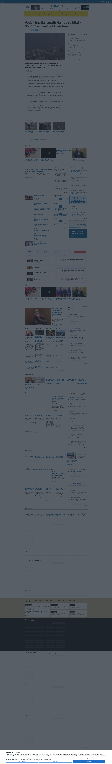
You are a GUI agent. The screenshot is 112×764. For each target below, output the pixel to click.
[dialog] (56, 757)
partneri (11, 754)
